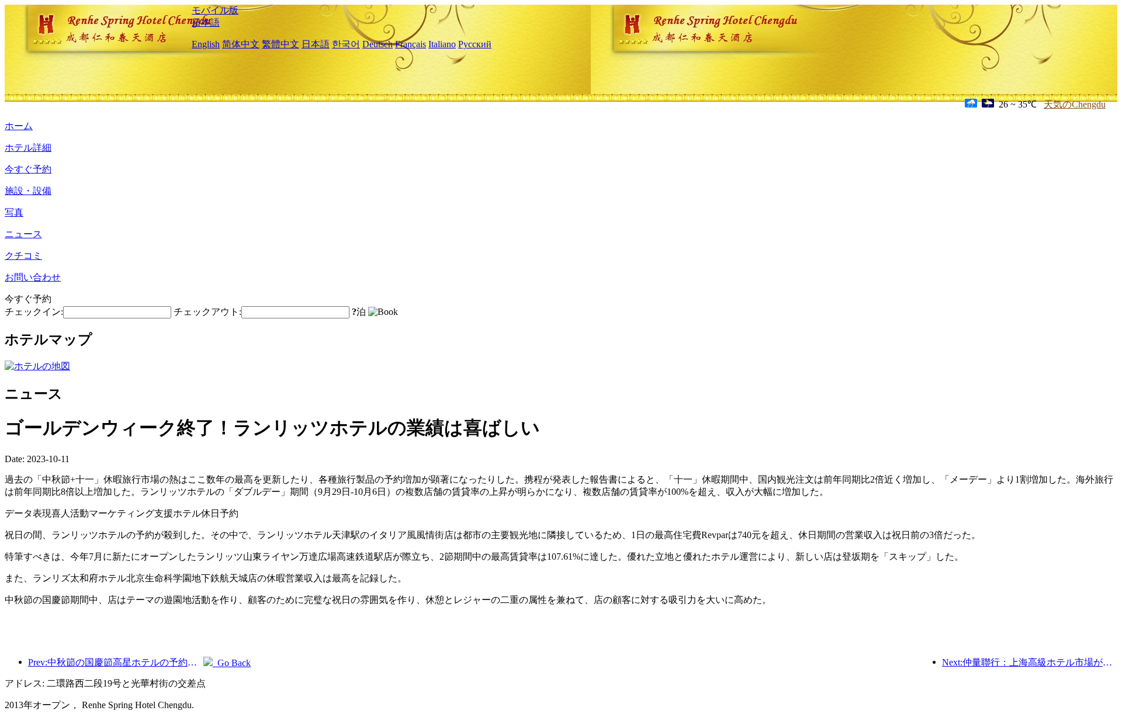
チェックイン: (34, 312)
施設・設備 (28, 191)
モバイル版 (215, 10)
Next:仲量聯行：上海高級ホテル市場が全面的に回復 (1029, 662)
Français (410, 44)
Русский (474, 44)
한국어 (346, 44)
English (206, 44)
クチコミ (23, 256)
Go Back (232, 663)
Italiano (442, 44)
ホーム (19, 126)
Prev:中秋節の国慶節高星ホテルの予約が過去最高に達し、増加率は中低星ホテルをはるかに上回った (115, 662)
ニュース (23, 234)
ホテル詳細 (28, 147)
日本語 (206, 22)
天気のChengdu (1075, 104)
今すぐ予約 (28, 169)
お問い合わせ (33, 277)
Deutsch (377, 44)
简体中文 (240, 44)
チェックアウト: (207, 312)
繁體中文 (280, 44)
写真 (14, 212)
